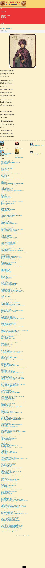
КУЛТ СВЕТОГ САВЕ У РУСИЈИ (5, 429)
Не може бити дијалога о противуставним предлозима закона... (10, 385)
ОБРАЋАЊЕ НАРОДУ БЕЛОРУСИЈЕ (6, 420)
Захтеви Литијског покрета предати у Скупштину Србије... (9, 308)
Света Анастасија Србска (6, 28)
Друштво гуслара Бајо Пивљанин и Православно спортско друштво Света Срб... (12, 503)
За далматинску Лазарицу (5, 180)
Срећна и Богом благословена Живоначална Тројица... (9, 237)
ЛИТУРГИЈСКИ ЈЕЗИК (4, 484)
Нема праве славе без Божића (5, 349)
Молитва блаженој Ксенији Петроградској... (7, 260)
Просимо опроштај (3, 211)
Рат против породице (4, 274)
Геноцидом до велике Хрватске (5, 460)
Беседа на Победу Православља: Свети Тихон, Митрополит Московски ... (11, 526)
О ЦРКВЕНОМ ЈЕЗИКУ (4, 486)
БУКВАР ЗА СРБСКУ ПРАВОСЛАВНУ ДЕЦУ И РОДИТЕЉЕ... (9, 474)
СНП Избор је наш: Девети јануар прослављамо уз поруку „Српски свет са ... (12, 351)
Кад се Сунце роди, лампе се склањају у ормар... (8, 379)
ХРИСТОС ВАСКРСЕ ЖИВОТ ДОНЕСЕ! (6, 376)
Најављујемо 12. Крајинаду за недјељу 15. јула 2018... (9, 497)
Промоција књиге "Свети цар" (5, 496)
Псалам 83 (2, 234)
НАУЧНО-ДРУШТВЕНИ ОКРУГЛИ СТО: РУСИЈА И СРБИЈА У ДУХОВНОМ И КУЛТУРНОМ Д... (14, 500)
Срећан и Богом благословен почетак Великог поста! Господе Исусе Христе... (12, 250)
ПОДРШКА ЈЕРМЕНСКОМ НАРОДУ (6, 404)
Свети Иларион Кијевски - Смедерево (6, 222)
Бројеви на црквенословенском (5, 477)
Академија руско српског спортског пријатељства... (8, 476)
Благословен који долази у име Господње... (7, 166)
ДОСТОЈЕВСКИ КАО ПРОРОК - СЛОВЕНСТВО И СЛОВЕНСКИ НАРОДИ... (11, 412)
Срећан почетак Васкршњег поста (6, 210)
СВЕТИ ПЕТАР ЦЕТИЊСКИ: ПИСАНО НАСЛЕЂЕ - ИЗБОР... (9, 518)
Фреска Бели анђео (4, 200)
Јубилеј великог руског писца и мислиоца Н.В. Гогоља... (9, 480)
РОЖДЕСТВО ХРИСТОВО (5, 175)
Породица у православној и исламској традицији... (8, 243)
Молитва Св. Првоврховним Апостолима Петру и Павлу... (9, 426)
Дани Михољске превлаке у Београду (6, 465)
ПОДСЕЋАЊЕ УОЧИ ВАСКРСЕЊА (6, 444)
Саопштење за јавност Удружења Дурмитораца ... (8, 459)
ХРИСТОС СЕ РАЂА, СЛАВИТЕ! (5, 350)
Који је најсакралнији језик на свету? (6, 197)
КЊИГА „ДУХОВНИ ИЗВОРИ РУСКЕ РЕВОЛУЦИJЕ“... (8, 463)
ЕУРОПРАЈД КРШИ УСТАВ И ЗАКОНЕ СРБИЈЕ (8, 316)
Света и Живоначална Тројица (5, 196)
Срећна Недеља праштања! (5, 295)
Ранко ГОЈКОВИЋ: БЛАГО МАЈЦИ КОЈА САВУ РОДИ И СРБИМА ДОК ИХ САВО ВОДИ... (13, 506)
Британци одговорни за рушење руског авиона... (8, 258)
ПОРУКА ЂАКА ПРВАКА (4, 416)
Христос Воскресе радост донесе (6, 204)
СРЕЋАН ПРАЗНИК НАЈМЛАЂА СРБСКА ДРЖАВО (8, 395)
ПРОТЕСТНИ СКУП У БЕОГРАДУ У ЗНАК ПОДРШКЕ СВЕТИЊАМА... (11, 417)
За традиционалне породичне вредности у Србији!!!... (9, 323)
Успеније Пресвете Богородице (5, 363)
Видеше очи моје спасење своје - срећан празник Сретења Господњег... (11, 257)
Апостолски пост (3, 195)
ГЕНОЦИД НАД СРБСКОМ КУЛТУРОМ (6, 433)
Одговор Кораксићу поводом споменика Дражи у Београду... (9, 342)
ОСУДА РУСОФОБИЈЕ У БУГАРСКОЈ (6, 470)
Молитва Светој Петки (4, 182)
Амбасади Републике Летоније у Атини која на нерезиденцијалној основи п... (12, 310)
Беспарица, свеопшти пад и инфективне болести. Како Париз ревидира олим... (12, 233)
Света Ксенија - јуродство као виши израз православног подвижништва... (11, 173)
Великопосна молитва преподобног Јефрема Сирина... (9, 452)
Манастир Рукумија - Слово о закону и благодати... (8, 231)
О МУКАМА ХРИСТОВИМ (4, 478)
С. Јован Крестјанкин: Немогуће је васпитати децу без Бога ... (10, 527)
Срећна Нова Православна (5, 348)
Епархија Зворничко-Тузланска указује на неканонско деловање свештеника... (12, 375)
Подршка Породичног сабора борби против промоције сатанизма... (11, 253)
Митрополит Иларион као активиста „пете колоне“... (8, 436)
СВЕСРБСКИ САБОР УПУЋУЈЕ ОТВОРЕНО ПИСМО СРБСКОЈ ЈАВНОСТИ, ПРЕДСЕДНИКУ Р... (14, 458)
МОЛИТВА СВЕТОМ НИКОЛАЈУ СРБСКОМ (7, 177)
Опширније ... (7, 148)
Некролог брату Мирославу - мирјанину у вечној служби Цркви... (10, 392)
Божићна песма (3, 267)
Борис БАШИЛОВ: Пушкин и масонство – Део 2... (8, 519)
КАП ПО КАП (3, 181)
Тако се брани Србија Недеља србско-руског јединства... (9, 285)
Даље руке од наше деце (4, 287)
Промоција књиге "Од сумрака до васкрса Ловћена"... (8, 307)
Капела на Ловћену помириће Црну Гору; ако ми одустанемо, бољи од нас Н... (12, 368)
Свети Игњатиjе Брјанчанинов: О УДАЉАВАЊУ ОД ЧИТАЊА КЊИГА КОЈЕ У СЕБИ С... (13, 505)
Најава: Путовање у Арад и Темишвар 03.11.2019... (8, 464)
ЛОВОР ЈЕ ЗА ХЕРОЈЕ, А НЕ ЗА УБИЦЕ (6, 422)
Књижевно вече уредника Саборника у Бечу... (7, 160)
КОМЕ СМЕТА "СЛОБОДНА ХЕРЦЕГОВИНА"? (7, 415)
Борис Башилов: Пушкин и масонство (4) (7, 514)
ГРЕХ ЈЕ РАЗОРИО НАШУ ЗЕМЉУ (6, 523)
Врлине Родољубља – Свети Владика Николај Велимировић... (10, 501)
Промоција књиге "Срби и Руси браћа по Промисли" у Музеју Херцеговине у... (12, 201)
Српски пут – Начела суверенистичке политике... (8, 214)
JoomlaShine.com (26, 535)
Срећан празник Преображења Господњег (7, 188)
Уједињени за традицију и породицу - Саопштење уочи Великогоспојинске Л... (12, 315)
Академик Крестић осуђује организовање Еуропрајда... (9, 317)
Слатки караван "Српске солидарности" (6, 402)
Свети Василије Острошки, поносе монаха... (7, 244)
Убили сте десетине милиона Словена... (7, 277)
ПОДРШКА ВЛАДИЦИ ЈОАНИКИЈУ (6, 437)
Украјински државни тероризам (5, 255)
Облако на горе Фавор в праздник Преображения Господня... (10, 365)
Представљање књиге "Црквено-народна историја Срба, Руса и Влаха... (11, 471)
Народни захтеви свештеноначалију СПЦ (7, 322)
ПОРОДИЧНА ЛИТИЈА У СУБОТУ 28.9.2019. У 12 (8, 469)
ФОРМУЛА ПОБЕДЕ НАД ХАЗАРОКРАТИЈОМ (7, 439)
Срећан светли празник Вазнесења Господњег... (8, 159)
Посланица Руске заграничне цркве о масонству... (8, 510)
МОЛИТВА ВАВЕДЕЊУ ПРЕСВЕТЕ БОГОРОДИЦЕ (8, 403)
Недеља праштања (4, 339)
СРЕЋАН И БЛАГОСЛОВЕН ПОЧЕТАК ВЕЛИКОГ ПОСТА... (9, 485)
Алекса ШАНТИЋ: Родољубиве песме (6, 504)
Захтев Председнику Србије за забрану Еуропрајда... (8, 324)
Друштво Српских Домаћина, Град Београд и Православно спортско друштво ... (12, 499)
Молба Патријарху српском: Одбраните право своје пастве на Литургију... (11, 447)
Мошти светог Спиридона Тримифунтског (7, 399)
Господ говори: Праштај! (4, 251)
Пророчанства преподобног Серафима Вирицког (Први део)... (10, 383)
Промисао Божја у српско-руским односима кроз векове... (9, 357)
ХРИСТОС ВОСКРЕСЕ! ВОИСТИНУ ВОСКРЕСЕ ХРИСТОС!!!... (10, 332)
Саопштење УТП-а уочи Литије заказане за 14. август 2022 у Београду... (11, 319)
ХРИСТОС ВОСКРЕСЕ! (4, 443)
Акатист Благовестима (4, 382)
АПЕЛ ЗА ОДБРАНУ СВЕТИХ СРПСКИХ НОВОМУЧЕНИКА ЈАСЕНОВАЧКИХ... (12, 467)
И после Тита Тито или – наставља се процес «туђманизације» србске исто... (12, 372)
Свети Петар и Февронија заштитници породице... (8, 280)
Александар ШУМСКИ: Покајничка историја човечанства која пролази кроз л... (12, 525)
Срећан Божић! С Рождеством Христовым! (7, 216)
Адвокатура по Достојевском (5, 240)
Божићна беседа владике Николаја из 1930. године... (8, 531)
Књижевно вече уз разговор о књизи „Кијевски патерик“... (9, 184)
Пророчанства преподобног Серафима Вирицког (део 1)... (9, 530)
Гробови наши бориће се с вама (5, 161)
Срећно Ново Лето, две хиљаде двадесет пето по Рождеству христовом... (11, 215)
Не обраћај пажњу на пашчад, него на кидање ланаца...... (9, 292)
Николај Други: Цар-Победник (5, 473)
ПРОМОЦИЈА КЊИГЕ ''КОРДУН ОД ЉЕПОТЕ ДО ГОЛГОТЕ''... (10, 331)
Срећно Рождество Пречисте (5, 314)
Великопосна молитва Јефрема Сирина (7, 168)
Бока (1, 202)
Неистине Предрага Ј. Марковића (6, 366)
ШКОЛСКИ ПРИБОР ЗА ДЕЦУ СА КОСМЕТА (7, 472)
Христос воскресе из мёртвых (5, 164)
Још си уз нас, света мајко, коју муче (6, 389)
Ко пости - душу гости (4, 179)
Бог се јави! (2, 298)
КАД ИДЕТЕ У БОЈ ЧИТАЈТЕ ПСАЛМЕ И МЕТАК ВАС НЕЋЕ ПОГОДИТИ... (11, 489)
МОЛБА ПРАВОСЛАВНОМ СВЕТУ (6, 432)
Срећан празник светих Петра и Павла (6, 235)
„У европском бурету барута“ (5, 492)
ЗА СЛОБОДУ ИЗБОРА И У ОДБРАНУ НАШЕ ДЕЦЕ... (8, 364)
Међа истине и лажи (4, 276)
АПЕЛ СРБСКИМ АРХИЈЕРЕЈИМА (6, 254)
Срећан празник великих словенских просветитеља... (8, 242)
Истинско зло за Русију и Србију (5, 269)
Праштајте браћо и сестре (5, 170)
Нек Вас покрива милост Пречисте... (6, 309)
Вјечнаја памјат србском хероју (5, 312)
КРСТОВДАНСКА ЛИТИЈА (4, 413)
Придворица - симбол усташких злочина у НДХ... (8, 411)
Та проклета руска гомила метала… (6, 490)
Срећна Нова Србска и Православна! (6, 265)
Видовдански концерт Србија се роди (6, 498)
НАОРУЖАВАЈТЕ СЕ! (4, 388)
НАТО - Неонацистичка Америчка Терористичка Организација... (10, 335)
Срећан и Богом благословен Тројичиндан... (7, 329)
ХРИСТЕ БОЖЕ (3, 369)
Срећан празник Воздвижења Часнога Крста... (7, 227)
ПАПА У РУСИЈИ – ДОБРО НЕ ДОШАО (6, 356)
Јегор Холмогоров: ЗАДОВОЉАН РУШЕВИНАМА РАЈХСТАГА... (10, 517)
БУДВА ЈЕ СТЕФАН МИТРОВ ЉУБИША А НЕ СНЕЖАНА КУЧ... (10, 430)
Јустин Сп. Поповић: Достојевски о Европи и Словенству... (9, 516)
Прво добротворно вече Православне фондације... (8, 462)
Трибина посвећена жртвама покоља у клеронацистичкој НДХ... (10, 479)
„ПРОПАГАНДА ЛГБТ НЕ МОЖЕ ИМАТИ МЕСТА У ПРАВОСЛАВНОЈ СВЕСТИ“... (12, 377)
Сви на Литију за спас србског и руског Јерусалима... (8, 284)
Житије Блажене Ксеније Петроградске (6, 346)
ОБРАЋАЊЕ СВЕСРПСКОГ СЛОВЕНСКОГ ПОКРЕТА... (9, 398)
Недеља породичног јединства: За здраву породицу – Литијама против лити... (12, 229)
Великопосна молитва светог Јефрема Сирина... (8, 209)
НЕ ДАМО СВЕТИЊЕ (4, 450)
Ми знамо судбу (3, 261)
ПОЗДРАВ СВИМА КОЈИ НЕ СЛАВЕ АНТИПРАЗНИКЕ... (9, 457)
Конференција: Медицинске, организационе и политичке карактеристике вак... (12, 355)
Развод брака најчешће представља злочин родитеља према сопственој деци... (12, 183)
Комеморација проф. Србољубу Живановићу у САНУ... (9, 262)
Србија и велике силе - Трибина (5, 263)
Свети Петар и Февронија (4, 194)
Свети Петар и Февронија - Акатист (6, 325)
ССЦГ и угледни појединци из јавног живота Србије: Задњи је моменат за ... (12, 424)
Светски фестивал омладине (5, 268)
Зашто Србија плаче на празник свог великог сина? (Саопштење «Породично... (12, 288)
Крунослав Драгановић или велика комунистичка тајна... (9, 491)
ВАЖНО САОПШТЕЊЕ (4, 163)
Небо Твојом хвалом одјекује (5, 270)
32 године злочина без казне (5, 236)
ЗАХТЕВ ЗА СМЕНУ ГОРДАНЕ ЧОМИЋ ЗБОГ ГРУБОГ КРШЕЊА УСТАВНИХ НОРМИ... (13, 384)
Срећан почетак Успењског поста (6, 189)
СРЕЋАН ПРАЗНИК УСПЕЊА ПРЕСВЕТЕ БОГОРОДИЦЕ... (9, 230)
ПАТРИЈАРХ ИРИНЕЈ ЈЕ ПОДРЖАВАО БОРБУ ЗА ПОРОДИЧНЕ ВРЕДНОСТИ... (12, 406)
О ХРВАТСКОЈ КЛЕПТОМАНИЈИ (5, 423)
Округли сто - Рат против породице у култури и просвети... (9, 275)
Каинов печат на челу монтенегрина (6, 289)
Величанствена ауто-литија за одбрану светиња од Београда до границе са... (12, 418)
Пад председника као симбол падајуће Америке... (8, 386)
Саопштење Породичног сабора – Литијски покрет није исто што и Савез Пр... (12, 291)
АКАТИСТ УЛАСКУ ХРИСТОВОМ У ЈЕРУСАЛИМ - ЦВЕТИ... (9, 445)
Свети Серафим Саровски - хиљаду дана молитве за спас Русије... (10, 213)
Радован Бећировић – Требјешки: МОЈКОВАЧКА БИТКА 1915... (10, 507)
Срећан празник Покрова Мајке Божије (6, 271)
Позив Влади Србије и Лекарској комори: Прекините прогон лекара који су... (12, 359)
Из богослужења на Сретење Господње (6, 344)
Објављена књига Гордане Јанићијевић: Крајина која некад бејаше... (11, 193)
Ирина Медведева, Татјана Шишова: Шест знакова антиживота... (10, 520)
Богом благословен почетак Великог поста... (7, 294)
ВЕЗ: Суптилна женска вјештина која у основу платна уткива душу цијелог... (12, 528)
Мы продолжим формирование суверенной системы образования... (11, 256)
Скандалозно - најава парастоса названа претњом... (8, 167)
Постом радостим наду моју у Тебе (6, 405)
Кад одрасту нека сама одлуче (5, 208)
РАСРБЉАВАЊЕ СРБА (4, 410)
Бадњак (2, 217)
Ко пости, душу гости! (4, 169)
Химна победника (3, 207)
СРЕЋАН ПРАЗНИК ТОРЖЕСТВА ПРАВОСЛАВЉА (8, 451)
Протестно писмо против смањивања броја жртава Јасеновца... (10, 362)
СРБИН (2, 297)
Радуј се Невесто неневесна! (5, 249)
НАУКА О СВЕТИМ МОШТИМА (5, 361)
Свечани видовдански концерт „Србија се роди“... (8, 371)
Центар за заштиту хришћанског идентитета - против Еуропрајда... (10, 321)
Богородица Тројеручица (4, 425)
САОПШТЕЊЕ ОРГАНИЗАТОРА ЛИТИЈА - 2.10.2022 (8, 311)
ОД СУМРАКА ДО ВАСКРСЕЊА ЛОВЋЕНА (7, 397)
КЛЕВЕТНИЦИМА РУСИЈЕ (5, 343)
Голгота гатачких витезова (5, 206)
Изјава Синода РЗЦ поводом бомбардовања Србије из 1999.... (10, 524)
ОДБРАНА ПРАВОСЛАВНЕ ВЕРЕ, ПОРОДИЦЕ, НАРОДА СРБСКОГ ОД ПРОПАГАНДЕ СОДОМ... (14, 330)
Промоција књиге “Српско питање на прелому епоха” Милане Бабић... (11, 334)
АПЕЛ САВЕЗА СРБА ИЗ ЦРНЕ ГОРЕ (6, 456)
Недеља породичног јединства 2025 (6, 186)
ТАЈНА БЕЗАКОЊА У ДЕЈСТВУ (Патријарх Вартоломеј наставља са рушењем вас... (13, 305)
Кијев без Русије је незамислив (5, 174)
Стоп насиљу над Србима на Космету (6, 282)
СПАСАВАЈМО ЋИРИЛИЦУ (5, 449)
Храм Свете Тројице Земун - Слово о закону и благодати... (9, 223)
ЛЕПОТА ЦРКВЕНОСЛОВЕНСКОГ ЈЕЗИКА (7, 487)
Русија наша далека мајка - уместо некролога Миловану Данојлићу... (11, 304)
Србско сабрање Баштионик (5, 301)
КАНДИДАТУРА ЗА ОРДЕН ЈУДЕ (5, 442)
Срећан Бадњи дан (4, 176)
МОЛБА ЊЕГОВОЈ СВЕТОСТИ (5, 446)
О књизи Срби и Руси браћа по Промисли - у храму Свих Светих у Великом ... (12, 190)
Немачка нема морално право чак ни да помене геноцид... (9, 241)
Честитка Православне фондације (6, 390)
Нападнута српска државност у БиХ (6, 278)
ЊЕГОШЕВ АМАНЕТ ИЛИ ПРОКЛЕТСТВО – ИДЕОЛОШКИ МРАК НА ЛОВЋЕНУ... (12, 396)
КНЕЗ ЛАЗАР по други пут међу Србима (7, 370)
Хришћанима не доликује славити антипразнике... (8, 338)
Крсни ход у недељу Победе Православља (7, 336)
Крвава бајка (3, 409)
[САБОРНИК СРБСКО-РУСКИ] (13, 4)
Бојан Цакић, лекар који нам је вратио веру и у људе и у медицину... (11, 352)
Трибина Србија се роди (4, 341)
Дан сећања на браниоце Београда (6, 494)
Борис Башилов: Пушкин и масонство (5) (7, 512)
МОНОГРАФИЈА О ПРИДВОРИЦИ (6, 466)
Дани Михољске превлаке (5, 345)
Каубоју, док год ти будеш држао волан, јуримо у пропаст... (9, 238)
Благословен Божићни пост (5, 358)
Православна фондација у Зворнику (6, 393)
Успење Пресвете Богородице (5, 187)
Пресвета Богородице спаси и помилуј (6, 228)
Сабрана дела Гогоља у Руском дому (6, 221)
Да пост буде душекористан (5, 303)
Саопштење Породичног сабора (5, 296)
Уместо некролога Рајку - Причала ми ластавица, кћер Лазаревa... (10, 302)
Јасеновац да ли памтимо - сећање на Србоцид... (8, 247)
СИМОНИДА (3, 224)
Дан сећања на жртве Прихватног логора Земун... (8, 203)
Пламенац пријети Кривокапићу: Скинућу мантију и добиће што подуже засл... (12, 290)
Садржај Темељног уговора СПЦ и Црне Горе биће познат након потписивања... (12, 378)
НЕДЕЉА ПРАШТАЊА (4, 453)
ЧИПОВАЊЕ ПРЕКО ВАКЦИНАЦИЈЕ (6, 440)
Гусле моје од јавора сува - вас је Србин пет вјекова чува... (9, 283)
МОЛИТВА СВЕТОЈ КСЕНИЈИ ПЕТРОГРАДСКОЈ (8, 391)
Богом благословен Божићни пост (6, 220)
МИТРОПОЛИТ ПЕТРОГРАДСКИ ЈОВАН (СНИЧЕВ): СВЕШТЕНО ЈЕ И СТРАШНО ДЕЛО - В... (14, 513)
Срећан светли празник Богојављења (6, 264)
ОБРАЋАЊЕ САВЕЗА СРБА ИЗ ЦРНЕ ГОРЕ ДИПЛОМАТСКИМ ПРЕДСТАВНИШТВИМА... (13, 431)
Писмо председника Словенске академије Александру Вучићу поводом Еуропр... (12, 318)
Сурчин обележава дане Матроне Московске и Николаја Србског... (10, 162)
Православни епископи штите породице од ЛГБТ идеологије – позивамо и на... (12, 511)
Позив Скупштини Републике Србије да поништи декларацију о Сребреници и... (12, 248)
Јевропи (2, 328)
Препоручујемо (5, 31)
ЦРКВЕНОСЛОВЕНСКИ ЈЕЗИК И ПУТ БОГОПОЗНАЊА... (9, 483)
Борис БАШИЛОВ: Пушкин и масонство (6, 521)
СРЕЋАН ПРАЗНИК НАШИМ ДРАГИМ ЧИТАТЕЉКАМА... (9, 438)
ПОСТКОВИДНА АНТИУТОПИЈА (5, 337)
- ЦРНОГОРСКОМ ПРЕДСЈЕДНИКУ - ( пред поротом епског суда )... (11, 419)
